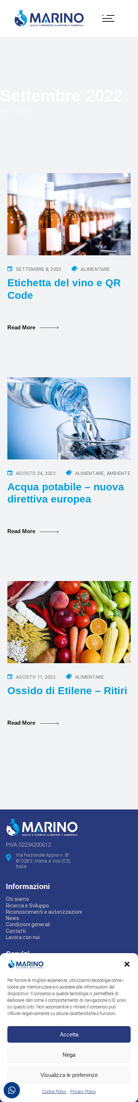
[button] (127, 964)
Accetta (69, 1034)
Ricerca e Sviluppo (27, 906)
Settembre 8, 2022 (38, 269)
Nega (69, 1055)
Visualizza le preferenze (69, 1075)
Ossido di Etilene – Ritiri (67, 690)
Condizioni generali (28, 924)
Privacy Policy (83, 1091)
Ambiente (118, 473)
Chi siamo (17, 899)
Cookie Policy (54, 1091)
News (12, 918)
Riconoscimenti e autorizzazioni (44, 912)
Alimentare (95, 269)
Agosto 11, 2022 (36, 677)
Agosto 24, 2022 (36, 473)
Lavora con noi (23, 937)
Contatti (16, 931)
